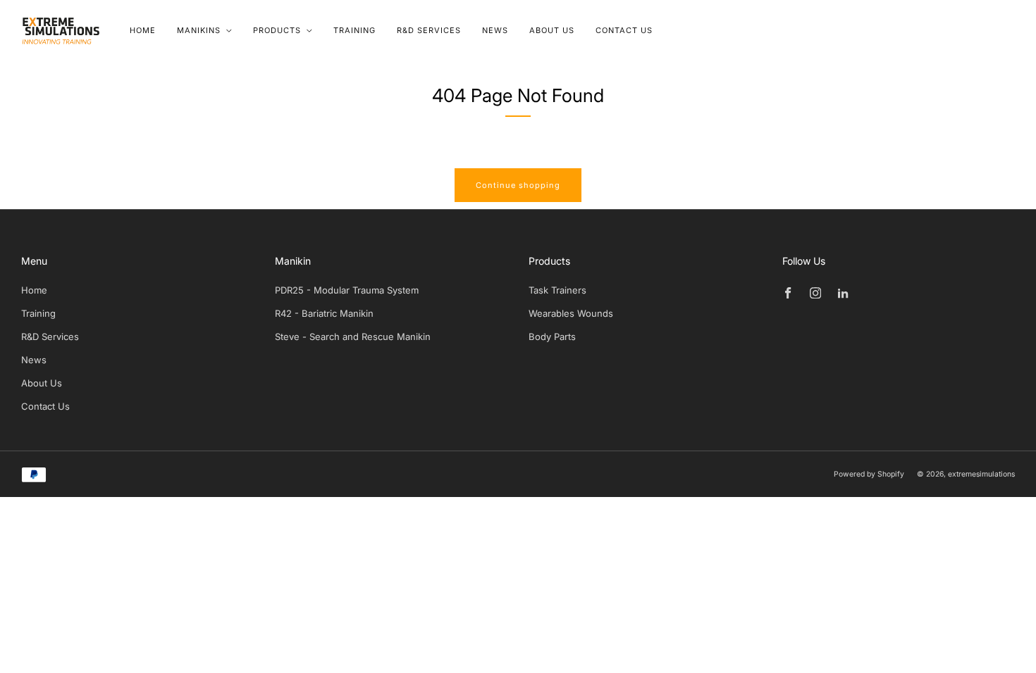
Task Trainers (557, 290)
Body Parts (552, 336)
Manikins (199, 30)
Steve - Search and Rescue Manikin (353, 336)
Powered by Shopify (869, 474)
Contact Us (624, 30)
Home (143, 30)
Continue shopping (518, 185)
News (495, 30)
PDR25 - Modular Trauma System (347, 290)
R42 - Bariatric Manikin (324, 313)
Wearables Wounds (571, 313)
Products (277, 30)
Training (354, 30)
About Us (551, 30)
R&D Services (429, 30)
